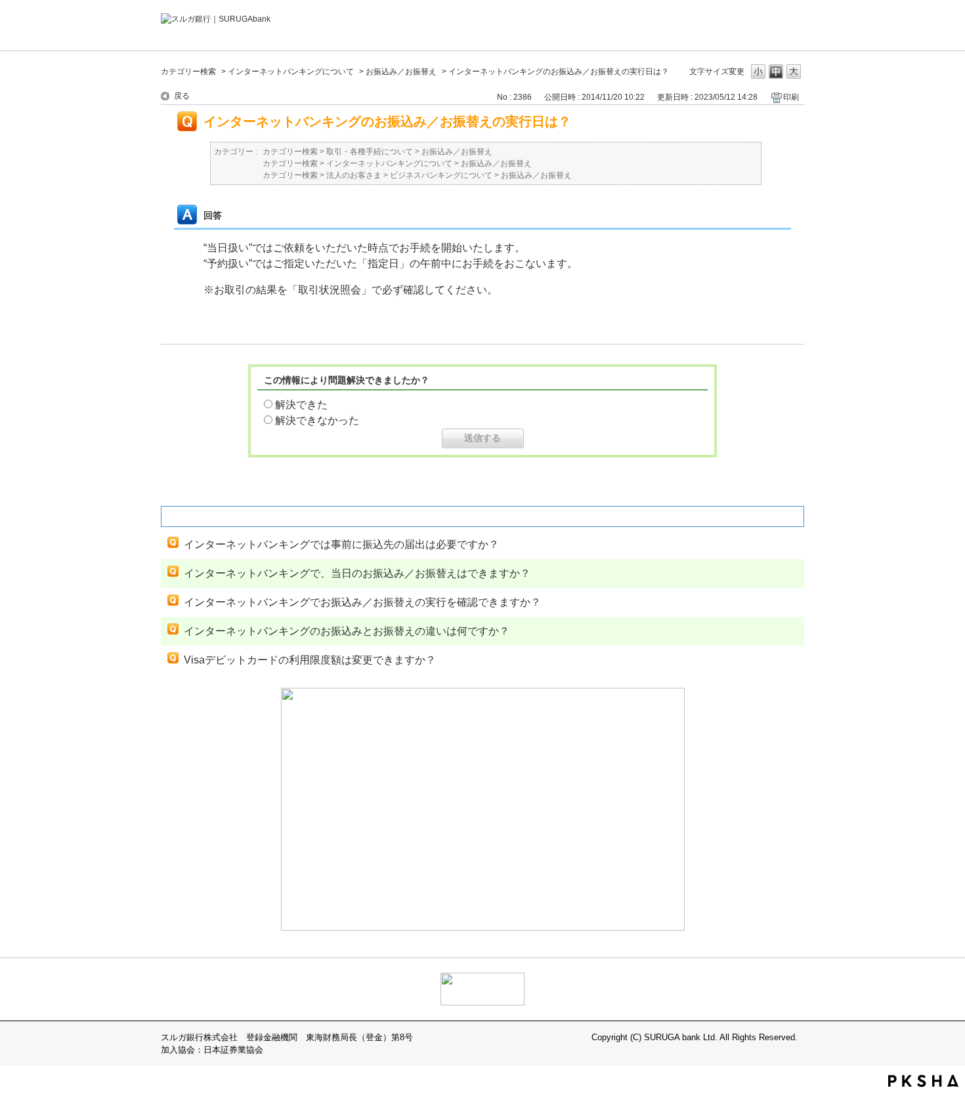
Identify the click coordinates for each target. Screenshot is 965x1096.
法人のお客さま (353, 175)
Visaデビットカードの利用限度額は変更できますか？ (310, 659)
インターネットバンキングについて (291, 71)
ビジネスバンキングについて (441, 175)
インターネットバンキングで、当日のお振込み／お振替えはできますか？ (357, 573)
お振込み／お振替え (401, 71)
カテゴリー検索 (188, 71)
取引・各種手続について (369, 151)
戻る (182, 95)
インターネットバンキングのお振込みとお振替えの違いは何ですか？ (346, 631)
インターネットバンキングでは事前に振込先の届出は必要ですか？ (341, 544)
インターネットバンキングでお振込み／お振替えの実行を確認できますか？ (362, 602)
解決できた (301, 404)
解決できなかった (317, 420)
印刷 (791, 97)
